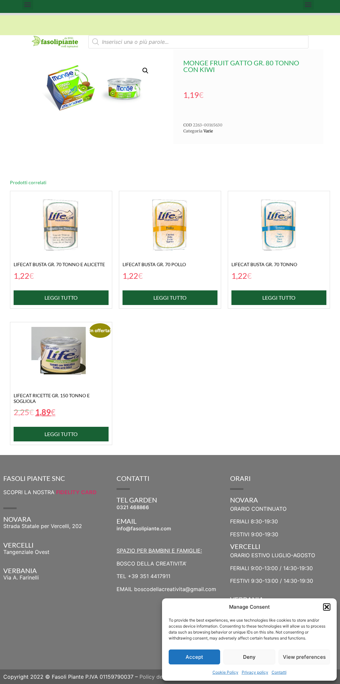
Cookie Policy (225, 672)
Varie (208, 130)
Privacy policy (255, 672)
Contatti (279, 672)
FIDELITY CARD (76, 492)
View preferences (304, 657)
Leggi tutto (61, 297)
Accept (194, 657)
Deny (249, 657)
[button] (326, 607)
